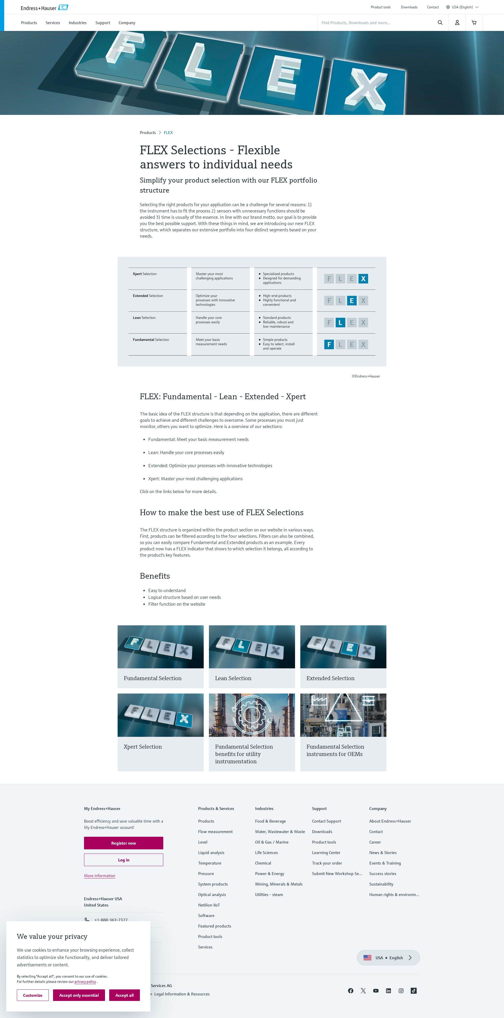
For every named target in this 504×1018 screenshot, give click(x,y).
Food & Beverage (270, 821)
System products (213, 884)
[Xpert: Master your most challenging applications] (197, 738)
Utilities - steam (269, 894)
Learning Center (326, 852)
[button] (123, 843)
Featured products (214, 926)
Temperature (209, 863)
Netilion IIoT (209, 905)
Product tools (381, 7)
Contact (433, 7)
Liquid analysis (211, 852)
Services (205, 947)
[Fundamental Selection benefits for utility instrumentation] (288, 738)
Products (148, 132)
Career (375, 842)
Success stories (382, 873)
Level (202, 842)
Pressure (206, 873)
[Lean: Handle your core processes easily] (288, 663)
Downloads (409, 7)
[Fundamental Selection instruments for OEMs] (380, 738)
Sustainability (381, 884)
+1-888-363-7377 (111, 920)
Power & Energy (269, 873)
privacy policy (85, 981)
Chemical (263, 863)
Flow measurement (215, 831)
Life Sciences (266, 852)
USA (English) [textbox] (462, 7)
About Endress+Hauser (390, 821)
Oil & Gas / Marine (271, 842)
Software (206, 915)
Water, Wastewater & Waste (280, 831)
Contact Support (326, 821)
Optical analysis (212, 894)
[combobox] (465, 7)
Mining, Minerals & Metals (279, 884)
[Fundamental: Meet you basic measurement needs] (197, 663)
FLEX (168, 132)
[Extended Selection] (380, 663)
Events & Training (385, 863)
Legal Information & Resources (182, 993)
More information (99, 875)
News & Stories (383, 852)
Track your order (327, 863)
